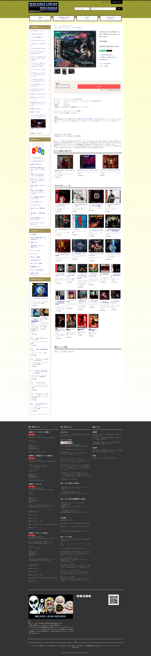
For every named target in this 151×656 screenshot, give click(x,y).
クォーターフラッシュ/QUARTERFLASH (115, 275)
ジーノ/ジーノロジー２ (40, 382)
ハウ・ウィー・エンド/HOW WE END (104, 302)
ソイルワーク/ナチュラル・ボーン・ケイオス (79, 205)
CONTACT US (111, 18)
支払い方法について (63, 645)
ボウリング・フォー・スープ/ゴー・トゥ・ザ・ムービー (93, 275)
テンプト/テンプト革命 (71, 301)
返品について (104, 89)
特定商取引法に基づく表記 (114, 89)
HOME (40, 18)
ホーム (55, 25)
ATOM (77, 647)
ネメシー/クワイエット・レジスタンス (93, 301)
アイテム (117, 2)
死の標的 (82, 329)
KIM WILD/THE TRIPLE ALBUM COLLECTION (60, 303)
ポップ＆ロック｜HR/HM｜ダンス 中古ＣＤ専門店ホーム (44, 645)
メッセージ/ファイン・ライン (114, 254)
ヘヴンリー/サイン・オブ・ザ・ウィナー (40, 299)
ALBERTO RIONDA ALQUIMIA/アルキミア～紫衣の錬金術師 (112, 230)
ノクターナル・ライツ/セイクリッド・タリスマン (110, 170)
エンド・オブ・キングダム (70, 330)
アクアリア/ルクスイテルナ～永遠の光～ (62, 255)
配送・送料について (73, 645)
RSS (74, 647)
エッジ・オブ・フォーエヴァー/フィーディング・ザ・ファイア (96, 230)
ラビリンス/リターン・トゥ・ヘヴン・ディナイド (87, 170)
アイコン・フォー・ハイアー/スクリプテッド (96, 254)
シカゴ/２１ (76, 229)
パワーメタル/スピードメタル (65, 25)
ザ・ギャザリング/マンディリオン (62, 230)
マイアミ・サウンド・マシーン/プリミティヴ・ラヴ (62, 205)
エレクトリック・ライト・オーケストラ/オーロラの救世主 (96, 205)
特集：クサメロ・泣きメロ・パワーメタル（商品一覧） (70, 27)
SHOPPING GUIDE (63, 18)
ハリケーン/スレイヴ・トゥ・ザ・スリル (40, 339)
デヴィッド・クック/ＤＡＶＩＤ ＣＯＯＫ (112, 205)
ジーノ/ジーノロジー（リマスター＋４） (44, 319)
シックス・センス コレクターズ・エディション (60, 330)
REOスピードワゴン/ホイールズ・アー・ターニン (82, 301)
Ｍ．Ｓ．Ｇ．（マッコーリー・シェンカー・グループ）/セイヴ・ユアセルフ (40, 372)
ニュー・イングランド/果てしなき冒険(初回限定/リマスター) (35, 320)
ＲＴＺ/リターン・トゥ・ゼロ (42, 394)
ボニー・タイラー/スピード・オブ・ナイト (60, 275)
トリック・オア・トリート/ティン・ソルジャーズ (115, 301)
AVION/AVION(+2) (104, 275)
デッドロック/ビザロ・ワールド (78, 253)
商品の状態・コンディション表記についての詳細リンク (68, 136)
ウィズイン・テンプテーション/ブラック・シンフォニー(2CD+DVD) (82, 276)
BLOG (87, 18)
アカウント (106, 2)
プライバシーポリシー (105, 645)
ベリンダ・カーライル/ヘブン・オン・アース (40, 404)
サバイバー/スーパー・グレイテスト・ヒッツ (71, 275)
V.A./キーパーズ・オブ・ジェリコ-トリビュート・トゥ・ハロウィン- (65, 171)
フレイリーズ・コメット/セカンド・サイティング (40, 360)
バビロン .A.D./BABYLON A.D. (40, 350)
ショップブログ (115, 645)
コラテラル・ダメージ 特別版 (93, 330)
